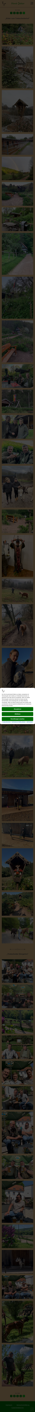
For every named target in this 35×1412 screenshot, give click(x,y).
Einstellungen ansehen (17, 719)
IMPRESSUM (29, 722)
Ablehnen (17, 714)
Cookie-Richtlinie (6, 722)
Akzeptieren (17, 709)
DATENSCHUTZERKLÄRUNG (19, 722)
